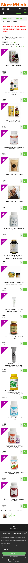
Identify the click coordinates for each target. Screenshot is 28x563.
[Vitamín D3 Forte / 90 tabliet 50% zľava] (25, 425)
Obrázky (4, 39)
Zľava (12, 44)
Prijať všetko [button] (14, 553)
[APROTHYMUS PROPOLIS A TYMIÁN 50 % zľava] (25, 127)
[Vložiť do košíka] (21, 73)
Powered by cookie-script (14, 561)
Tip (3, 44)
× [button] (26, 532)
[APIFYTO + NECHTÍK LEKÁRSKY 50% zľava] (25, 100)
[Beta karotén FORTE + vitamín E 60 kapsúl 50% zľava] (25, 154)
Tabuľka (11, 39)
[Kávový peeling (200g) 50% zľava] (25, 208)
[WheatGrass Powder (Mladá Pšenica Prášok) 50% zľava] (25, 479)
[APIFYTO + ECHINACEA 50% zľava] (25, 73)
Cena (16, 36)
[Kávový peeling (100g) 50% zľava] (25, 181)
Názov (10, 36)
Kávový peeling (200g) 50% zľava (11, 515)
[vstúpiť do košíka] (3, 9)
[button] (14, 560)
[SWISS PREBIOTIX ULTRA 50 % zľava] (25, 343)
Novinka (18, 44)
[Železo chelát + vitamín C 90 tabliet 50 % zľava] (25, 506)
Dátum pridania (5, 37)
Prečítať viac (7, 543)
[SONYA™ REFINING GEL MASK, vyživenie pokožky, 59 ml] (25, 316)
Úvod (4, 21)
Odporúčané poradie (17, 37)
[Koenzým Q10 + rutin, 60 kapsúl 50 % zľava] (25, 235)
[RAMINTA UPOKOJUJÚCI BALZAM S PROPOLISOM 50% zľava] (25, 289)
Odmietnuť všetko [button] (14, 556)
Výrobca (4, 42)
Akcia (7, 44)
